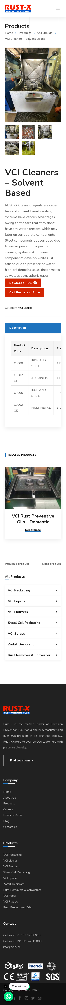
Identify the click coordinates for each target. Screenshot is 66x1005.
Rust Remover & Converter (29, 655)
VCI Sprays (16, 633)
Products (25, 33)
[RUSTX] (18, 8)
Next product (51, 563)
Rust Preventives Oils (17, 907)
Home (9, 33)
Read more (33, 530)
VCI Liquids (44, 33)
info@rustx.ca (12, 947)
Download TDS (20, 283)
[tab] (33, 328)
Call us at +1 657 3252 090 (22, 935)
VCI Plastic (10, 902)
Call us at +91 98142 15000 (22, 941)
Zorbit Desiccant (21, 644)
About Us (9, 798)
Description (17, 328)
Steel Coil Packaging (24, 623)
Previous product (17, 563)
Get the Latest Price (24, 292)
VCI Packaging (19, 590)
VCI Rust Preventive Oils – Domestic (33, 519)
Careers (8, 809)
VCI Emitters (18, 612)
